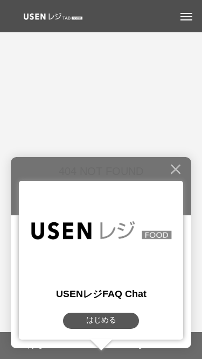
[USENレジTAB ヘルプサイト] (51, 16)
